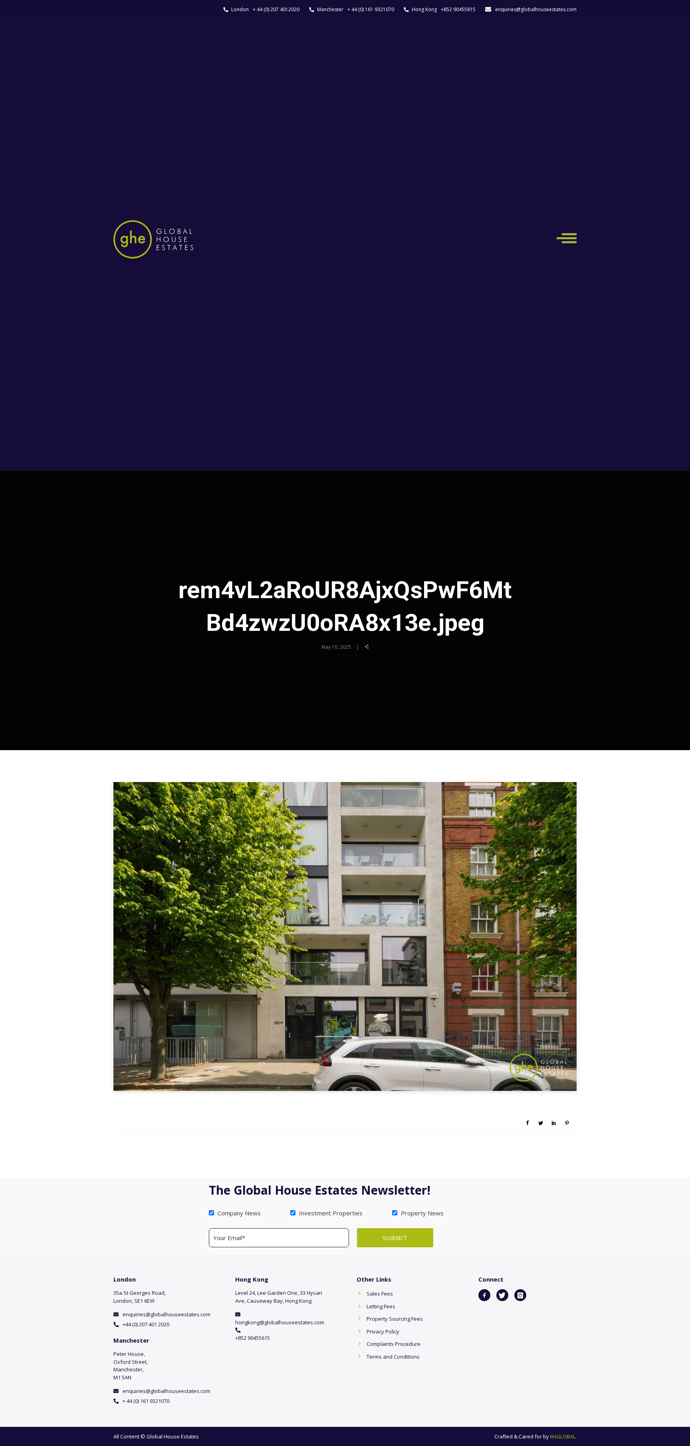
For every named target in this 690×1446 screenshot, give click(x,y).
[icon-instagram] (520, 1295)
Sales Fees (380, 1293)
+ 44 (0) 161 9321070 (370, 9)
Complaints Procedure (393, 1343)
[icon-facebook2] (484, 1295)
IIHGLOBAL (562, 1436)
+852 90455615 (458, 9)
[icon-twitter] (502, 1295)
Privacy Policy (383, 1331)
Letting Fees (381, 1306)
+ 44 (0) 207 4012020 (276, 9)
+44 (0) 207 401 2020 (146, 1324)
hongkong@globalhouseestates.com (279, 1322)
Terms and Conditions (393, 1356)
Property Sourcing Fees (395, 1318)
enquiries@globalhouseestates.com (536, 9)
